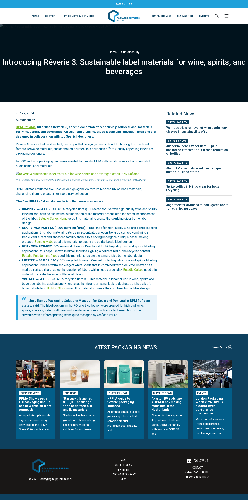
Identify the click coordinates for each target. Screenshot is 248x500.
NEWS (35, 15)
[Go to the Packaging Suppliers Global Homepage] (124, 16)
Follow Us (200, 461)
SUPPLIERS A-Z (161, 15)
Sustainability (130, 52)
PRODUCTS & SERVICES (79, 15)
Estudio (44, 218)
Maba (49, 242)
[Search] (216, 16)
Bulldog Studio (57, 288)
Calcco (138, 270)
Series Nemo (58, 218)
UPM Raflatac (26, 127)
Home (113, 52)
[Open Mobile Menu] (226, 16)
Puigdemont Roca (44, 256)
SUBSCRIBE (124, 4)
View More (220, 347)
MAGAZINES (185, 15)
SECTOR (50, 15)
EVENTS (204, 15)
